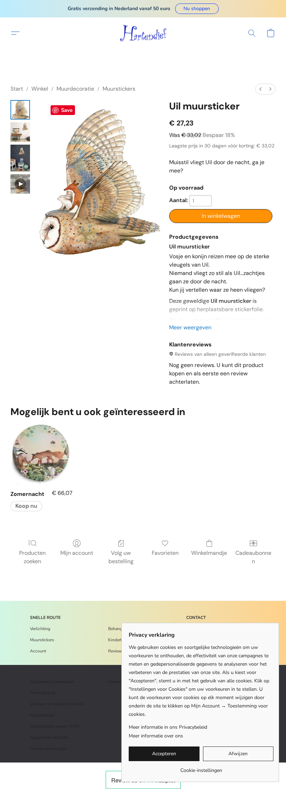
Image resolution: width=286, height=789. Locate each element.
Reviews (116, 651)
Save (67, 110)
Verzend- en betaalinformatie (57, 704)
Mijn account (76, 553)
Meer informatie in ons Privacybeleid (168, 727)
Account (38, 651)
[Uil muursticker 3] (20, 184)
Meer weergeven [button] (190, 327)
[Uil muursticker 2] (20, 158)
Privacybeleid (42, 693)
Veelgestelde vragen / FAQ (54, 726)
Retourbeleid (42, 715)
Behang (115, 628)
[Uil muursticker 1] (20, 132)
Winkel (39, 88)
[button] (197, 8)
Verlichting (40, 628)
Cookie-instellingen (48, 748)
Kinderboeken (121, 640)
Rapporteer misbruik (49, 737)
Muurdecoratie (75, 88)
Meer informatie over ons (156, 736)
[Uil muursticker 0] (20, 110)
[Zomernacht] (41, 453)
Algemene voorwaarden (52, 681)
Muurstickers (119, 88)
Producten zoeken (32, 557)
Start (16, 88)
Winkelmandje (209, 553)
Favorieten (165, 553)
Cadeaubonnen (253, 557)
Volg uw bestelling (121, 557)
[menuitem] (260, 89)
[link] (201, 768)
